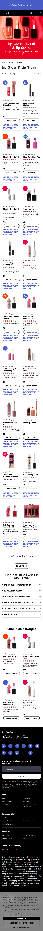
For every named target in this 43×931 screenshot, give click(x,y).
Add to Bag (11, 120)
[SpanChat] (4, 753)
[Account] (35, 12)
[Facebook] (24, 746)
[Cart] (40, 13)
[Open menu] (3, 13)
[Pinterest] (17, 746)
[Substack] (17, 753)
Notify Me (32, 172)
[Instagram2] (30, 753)
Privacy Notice (8, 784)
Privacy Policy (23, 786)
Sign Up (21, 776)
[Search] (31, 13)
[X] (37, 746)
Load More (21, 566)
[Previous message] (2, 5)
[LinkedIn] (10, 753)
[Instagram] (10, 746)
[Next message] (41, 5)
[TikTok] (4, 746)
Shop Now (31, 438)
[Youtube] (30, 746)
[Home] (7, 12)
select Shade (31, 120)
